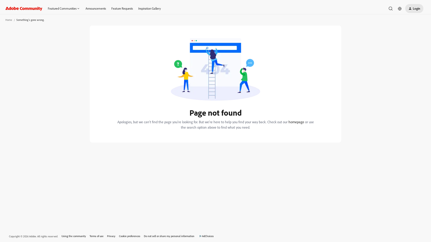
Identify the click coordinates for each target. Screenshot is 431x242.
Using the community (74, 236)
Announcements (96, 8)
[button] (414, 8)
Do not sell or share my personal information (169, 236)
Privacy (111, 236)
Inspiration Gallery (149, 8)
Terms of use (96, 236)
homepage (296, 122)
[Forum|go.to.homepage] (23, 8)
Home (8, 20)
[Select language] (399, 8)
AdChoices (208, 236)
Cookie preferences (129, 236)
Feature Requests (122, 8)
